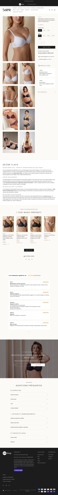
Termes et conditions (7, 481)
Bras (14, 9)
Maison (15, 7)
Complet (27, 9)
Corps (22, 9)
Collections (34, 9)
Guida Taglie (50, 454)
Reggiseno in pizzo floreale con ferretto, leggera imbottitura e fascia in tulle (22, 237)
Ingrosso (50, 458)
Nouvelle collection (24, 7)
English (15, 490)
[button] (28, 332)
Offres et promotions (37, 7)
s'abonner (38, 364)
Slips (18, 9)
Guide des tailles (18, 11)
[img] (30, 275)
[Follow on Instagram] (29, 259)
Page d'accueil (41, 454)
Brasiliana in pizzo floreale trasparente (49, 236)
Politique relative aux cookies (8, 479)
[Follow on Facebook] (26, 259)
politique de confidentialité (8, 477)
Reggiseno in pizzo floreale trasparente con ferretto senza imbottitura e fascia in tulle (8, 237)
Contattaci (50, 456)
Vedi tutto (29, 250)
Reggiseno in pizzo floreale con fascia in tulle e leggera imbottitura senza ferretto (35, 237)
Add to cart (46, 47)
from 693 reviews (37, 275)
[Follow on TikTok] (32, 259)
